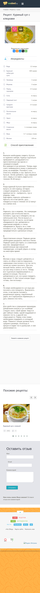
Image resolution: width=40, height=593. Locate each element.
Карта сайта (19, 529)
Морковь (9, 84)
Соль (8, 96)
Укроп (8, 118)
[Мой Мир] (20, 51)
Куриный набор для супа (10, 73)
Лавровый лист (11, 100)
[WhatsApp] (26, 51)
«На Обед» (9, 529)
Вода (8, 66)
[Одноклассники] (17, 51)
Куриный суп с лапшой (12, 426)
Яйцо (8, 123)
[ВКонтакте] (14, 51)
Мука (8, 134)
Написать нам (30, 529)
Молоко (9, 138)
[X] (23, 51)
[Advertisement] (20, 363)
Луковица (9, 80)
